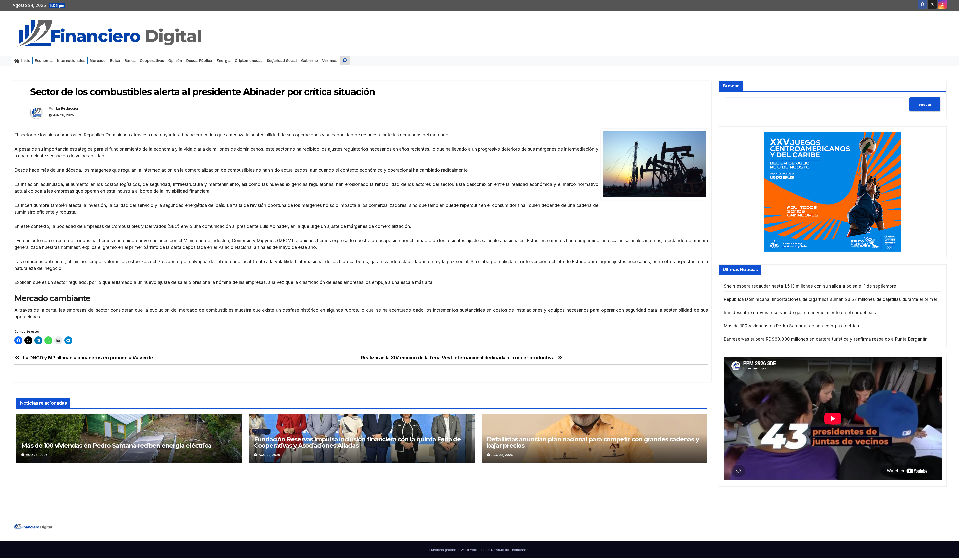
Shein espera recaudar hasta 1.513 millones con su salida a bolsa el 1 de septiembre (810, 286)
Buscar (731, 86)
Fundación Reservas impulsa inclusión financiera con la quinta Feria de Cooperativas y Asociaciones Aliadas (357, 442)
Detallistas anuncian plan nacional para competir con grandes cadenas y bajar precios (593, 442)
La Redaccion (68, 108)
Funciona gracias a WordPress (454, 550)
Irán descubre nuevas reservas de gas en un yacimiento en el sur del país (800, 312)
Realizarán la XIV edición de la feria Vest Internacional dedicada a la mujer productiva (458, 358)
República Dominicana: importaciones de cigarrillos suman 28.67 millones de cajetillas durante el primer (831, 299)
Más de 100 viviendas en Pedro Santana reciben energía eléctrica (116, 445)
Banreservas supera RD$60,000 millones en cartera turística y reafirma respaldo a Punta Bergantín (826, 339)
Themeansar (520, 550)
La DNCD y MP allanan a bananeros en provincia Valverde (88, 358)
